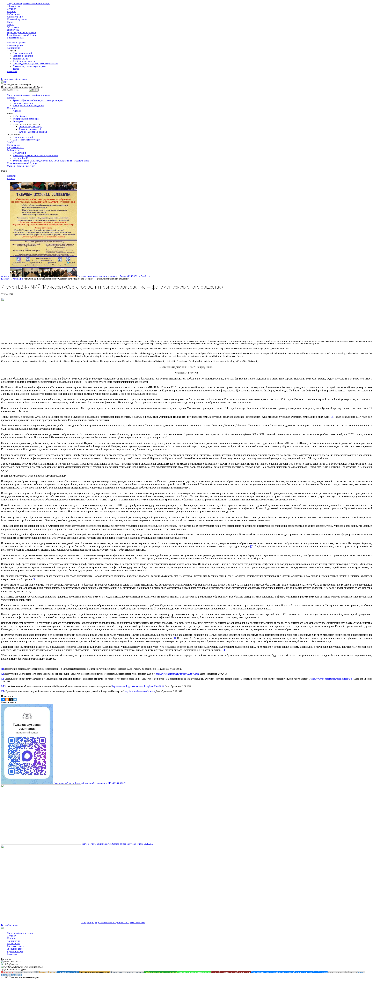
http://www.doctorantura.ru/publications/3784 (332, 679)
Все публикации (9, 925)
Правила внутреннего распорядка (29, 66)
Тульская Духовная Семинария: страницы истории (38, 100)
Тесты (16, 69)
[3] (34, 579)
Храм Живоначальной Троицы (22, 35)
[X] (11, 699)
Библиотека (13, 30)
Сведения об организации (20, 933)
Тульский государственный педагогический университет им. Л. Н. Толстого (289, 972)
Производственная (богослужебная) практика (35, 63)
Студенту (11, 9)
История (11, 97)
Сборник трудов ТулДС (30, 126)
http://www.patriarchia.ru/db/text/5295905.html (177, 674)
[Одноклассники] (7, 699)
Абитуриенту (13, 6)
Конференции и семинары (26, 118)
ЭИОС (10, 24)
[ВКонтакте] (3, 699)
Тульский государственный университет (231, 972)
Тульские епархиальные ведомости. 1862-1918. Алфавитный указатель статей (51, 160)
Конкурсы (18, 121)
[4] (174, 637)
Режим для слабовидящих (14, 79)
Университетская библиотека (342, 972)
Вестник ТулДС (21, 158)
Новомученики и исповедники (28, 105)
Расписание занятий (23, 56)
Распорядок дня (20, 58)
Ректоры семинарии (23, 103)
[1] (331, 416)
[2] (251, 546)
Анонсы (17, 111)
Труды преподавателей (30, 129)
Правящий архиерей (17, 19)
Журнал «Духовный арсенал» (21, 32)
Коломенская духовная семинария (127, 972)
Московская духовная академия (94, 972)
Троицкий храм (14, 949)
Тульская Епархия (48, 972)
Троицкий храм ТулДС (68, 972)
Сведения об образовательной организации (28, 3)
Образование (13, 27)
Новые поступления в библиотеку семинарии (35, 155)
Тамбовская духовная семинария (160, 972)
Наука (10, 22)
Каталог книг (19, 153)
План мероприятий (22, 53)
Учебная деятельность (24, 61)
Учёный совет (20, 116)
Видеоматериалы (15, 37)
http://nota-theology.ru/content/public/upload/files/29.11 (138, 686)
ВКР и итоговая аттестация (26, 139)
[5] (223, 649)
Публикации (13, 14)
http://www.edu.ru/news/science (140, 691)
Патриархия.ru (8, 972)
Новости (11, 11)
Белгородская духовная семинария (194, 972)
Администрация (15, 16)
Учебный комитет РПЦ (27, 972)
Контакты (12, 71)
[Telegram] (15, 699)
